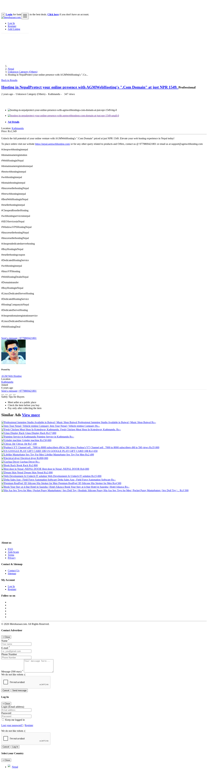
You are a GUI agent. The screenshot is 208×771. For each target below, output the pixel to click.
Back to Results (9, 80)
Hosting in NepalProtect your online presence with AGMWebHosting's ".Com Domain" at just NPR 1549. (89, 87)
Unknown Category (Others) (22, 71)
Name (5, 640)
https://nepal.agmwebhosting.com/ (52, 144)
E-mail (5, 648)
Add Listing (14, 29)
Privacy (12, 557)
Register (12, 26)
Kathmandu (18, 128)
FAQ (10, 549)
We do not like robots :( (13, 674)
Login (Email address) (12, 706)
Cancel (6, 690)
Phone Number (9, 654)
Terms (11, 555)
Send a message (9, 338)
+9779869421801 (27, 338)
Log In (11, 23)
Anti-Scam (13, 552)
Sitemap (12, 573)
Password (6, 713)
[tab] (107, 122)
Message (12, 671)
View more (31, 415)
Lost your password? (12, 725)
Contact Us (13, 570)
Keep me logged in (15, 719)
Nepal (11, 68)
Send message (19, 690)
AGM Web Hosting (11, 376)
